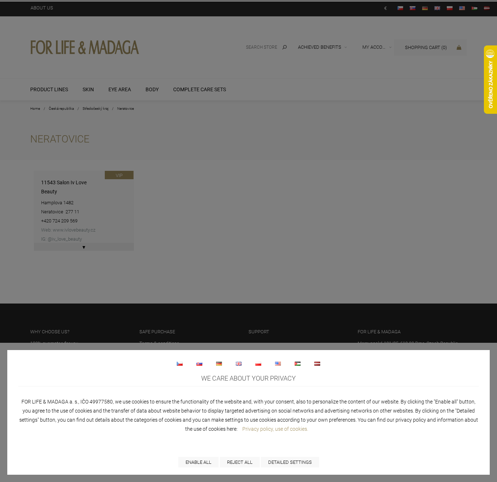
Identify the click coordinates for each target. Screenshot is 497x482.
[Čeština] (180, 363)
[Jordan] (297, 363)
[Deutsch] (219, 363)
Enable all (198, 462)
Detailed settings (290, 462)
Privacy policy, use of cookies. (275, 429)
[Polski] (258, 363)
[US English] (278, 363)
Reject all (240, 462)
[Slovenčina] (199, 363)
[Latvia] (317, 363)
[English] (238, 363)
